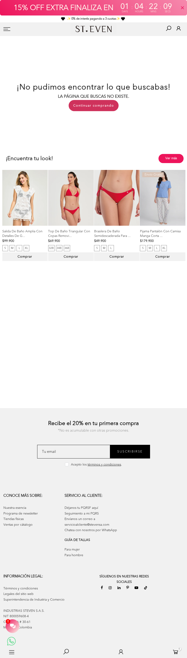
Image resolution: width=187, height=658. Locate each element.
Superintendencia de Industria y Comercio (34, 599)
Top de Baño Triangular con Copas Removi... (69, 233)
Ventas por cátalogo (18, 524)
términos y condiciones (104, 464)
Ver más (171, 158)
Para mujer (72, 549)
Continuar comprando (93, 105)
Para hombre (74, 555)
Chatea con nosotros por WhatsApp (91, 530)
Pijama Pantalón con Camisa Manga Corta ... (160, 233)
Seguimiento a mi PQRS (82, 513)
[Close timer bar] (182, 7)
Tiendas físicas (13, 519)
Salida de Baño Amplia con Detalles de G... (22, 233)
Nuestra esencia (14, 508)
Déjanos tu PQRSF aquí (81, 508)
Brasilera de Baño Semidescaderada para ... (112, 233)
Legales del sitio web (18, 594)
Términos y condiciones (20, 588)
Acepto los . (96, 464)
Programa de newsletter (20, 513)
